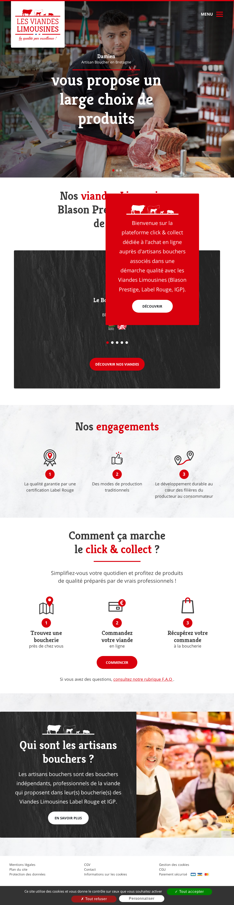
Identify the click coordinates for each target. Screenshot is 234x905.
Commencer (117, 662)
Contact (90, 869)
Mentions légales (22, 864)
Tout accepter (191, 892)
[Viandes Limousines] (38, 24)
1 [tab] (107, 342)
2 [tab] (112, 342)
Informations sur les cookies (105, 874)
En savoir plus (68, 818)
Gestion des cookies (174, 864)
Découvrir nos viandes (117, 364)
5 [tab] (126, 342)
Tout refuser (95, 899)
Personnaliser (141, 898)
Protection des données (27, 874)
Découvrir (152, 306)
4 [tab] (122, 342)
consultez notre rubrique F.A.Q (143, 679)
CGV (87, 864)
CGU (162, 869)
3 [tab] (117, 342)
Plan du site (18, 869)
